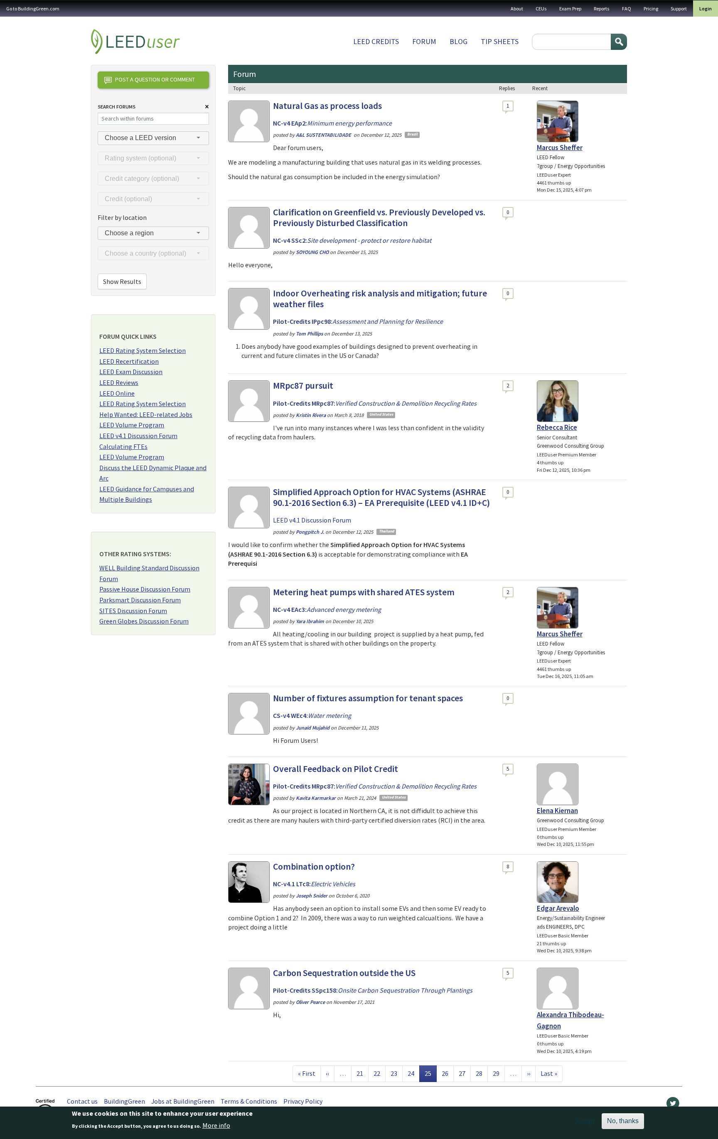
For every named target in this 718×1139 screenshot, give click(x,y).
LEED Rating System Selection (142, 350)
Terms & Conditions (249, 1101)
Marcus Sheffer (560, 147)
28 (481, 1073)
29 (498, 1073)
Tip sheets (500, 41)
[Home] (135, 41)
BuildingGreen (124, 1101)
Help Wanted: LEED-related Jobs (145, 414)
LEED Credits (376, 41)
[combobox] (153, 138)
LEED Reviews (118, 382)
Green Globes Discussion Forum (144, 621)
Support (679, 8)
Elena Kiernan (557, 810)
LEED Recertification (129, 361)
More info (216, 1125)
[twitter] (673, 1105)
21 (362, 1073)
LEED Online (117, 393)
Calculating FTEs (123, 446)
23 (396, 1073)
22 (379, 1073)
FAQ (626, 8)
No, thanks (623, 1120)
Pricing (651, 8)
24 (413, 1073)
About (517, 8)
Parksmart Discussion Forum (140, 600)
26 (447, 1073)
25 (430, 1073)
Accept (585, 1121)
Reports (602, 8)
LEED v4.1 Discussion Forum (138, 435)
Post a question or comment (155, 79)
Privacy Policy (302, 1101)
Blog (458, 41)
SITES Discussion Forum (133, 610)
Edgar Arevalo (558, 908)
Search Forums (116, 107)
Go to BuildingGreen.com (32, 8)
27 (464, 1073)
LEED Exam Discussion (130, 371)
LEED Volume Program (131, 425)
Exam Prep (570, 8)
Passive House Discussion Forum (144, 589)
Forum (424, 41)
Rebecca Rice (557, 427)
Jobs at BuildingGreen (182, 1101)
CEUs (541, 8)
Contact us (82, 1101)
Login (705, 8)
